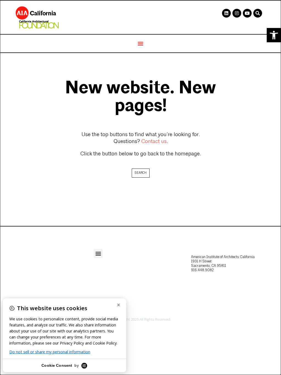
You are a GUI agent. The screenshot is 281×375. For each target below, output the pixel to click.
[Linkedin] (226, 13)
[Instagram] (236, 13)
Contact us (154, 141)
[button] (274, 35)
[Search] (257, 13)
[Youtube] (247, 13)
